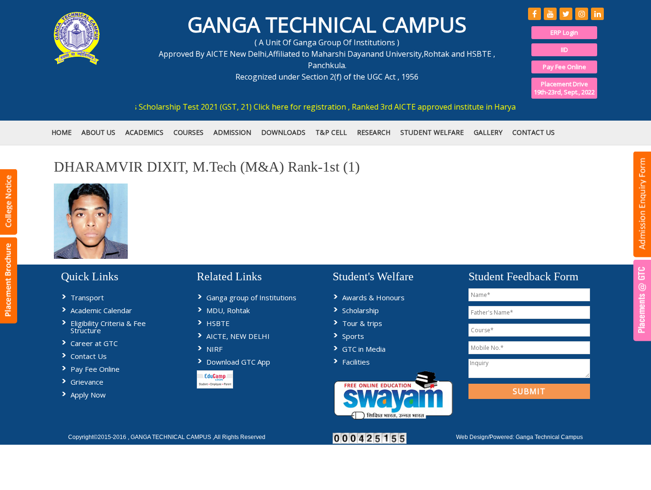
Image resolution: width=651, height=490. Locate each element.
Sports (353, 336)
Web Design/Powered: (486, 437)
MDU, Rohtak (228, 310)
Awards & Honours (373, 297)
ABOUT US (98, 132)
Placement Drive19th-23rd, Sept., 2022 (564, 88)
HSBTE (218, 323)
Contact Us (89, 356)
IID (564, 49)
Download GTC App (238, 362)
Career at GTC (94, 343)
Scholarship (360, 310)
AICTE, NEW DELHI (238, 336)
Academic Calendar (101, 310)
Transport (87, 297)
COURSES (188, 132)
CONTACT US (533, 132)
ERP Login (564, 32)
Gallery (488, 132)
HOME (61, 132)
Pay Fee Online (564, 66)
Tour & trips (362, 323)
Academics (144, 132)
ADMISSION (232, 132)
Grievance (87, 382)
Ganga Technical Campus (549, 437)
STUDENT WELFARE (432, 132)
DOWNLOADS (283, 132)
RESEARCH (373, 132)
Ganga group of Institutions (251, 297)
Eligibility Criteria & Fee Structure (108, 326)
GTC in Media (364, 349)
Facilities (356, 362)
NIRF (214, 349)
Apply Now (88, 394)
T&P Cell (331, 132)
